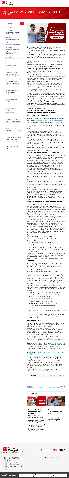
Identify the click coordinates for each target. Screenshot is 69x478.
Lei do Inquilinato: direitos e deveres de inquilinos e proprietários (12, 41)
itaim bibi (8, 121)
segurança (20, 137)
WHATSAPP (53, 375)
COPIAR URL (61, 375)
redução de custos (10, 135)
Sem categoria (9, 62)
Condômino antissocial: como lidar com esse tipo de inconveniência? (45, 353)
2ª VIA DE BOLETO (27, 475)
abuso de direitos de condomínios (13, 74)
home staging (18, 119)
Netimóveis (19, 130)
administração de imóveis (11, 79)
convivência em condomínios (12, 103)
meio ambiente (9, 126)
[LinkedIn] (64, 450)
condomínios (8, 101)
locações (20, 123)
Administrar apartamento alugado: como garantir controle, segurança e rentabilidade (12, 51)
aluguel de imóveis (17, 83)
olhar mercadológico (10, 132)
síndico (16, 141)
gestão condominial (10, 117)
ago (6, 81)
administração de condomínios (12, 76)
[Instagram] (60, 450)
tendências (8, 148)
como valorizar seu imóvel (11, 99)
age (20, 79)
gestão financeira (9, 119)
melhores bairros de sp (11, 128)
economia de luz (9, 110)
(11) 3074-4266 (30, 457)
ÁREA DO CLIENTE (46, 450)
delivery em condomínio (11, 108)
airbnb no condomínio (14, 81)
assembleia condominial (11, 94)
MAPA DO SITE (24, 451)
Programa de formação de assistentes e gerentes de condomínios (12, 46)
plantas (18, 132)
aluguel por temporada (11, 85)
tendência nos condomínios (12, 146)
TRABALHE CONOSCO (60, 475)
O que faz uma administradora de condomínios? (55, 411)
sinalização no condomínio (11, 139)
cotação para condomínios (11, 105)
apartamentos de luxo (10, 92)
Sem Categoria (9, 63)
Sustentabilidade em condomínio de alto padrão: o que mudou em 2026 (36, 412)
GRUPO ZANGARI (8, 3)
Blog (29, 408)
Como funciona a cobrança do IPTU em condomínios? (56, 388)
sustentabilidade (9, 141)
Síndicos (7, 144)
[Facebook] (62, 450)
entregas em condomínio (11, 114)
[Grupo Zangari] (10, 450)
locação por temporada (11, 123)
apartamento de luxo (10, 88)
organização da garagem (53, 294)
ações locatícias (9, 97)
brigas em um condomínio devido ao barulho (50, 120)
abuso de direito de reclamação (13, 72)
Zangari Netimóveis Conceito (13, 65)
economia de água (10, 112)
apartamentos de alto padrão (12, 90)
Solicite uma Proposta (42, 475)
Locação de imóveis (16, 121)
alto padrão (8, 83)
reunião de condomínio (11, 137)
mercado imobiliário (10, 130)
